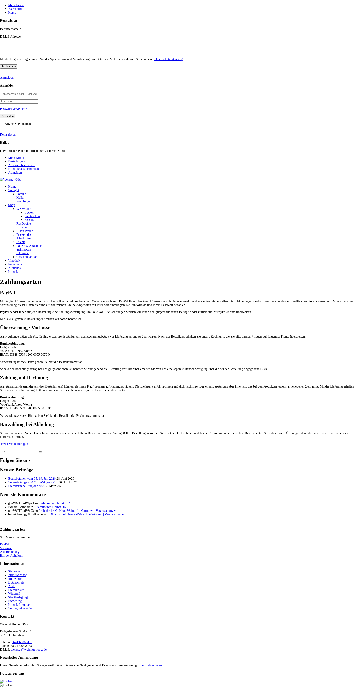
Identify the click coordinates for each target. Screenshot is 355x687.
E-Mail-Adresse (11, 36)
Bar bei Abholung (11, 555)
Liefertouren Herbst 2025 (55, 503)
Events (20, 242)
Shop (11, 205)
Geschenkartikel (26, 257)
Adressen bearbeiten (21, 165)
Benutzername (10, 29)
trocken (29, 212)
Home (12, 186)
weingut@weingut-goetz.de (29, 649)
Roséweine (23, 223)
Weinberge (23, 201)
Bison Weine (24, 231)
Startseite (14, 571)
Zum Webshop (17, 575)
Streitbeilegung (18, 597)
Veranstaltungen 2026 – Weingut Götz (33, 482)
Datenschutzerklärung (168, 59)
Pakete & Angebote (29, 245)
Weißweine (23, 208)
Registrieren (8, 134)
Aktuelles (14, 268)
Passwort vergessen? (13, 108)
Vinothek (14, 260)
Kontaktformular (19, 604)
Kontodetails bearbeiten (23, 169)
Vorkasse (6, 548)
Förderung (15, 601)
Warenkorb (15, 8)
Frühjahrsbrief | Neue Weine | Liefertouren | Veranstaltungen (77, 510)
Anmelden (7, 77)
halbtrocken (32, 216)
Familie (21, 194)
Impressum (15, 578)
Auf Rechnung (9, 552)
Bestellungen (16, 161)
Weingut (13, 190)
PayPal (4, 544)
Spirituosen (23, 249)
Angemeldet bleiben (18, 123)
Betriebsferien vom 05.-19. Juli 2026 (32, 478)
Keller (20, 197)
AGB (11, 586)
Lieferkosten (16, 590)
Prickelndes (23, 234)
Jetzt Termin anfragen (14, 444)
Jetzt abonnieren (151, 665)
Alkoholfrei (23, 238)
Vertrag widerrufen (20, 608)
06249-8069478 (22, 642)
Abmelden (15, 172)
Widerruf (14, 593)
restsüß (29, 220)
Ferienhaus (15, 264)
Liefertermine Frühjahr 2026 (26, 486)
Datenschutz (16, 582)
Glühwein (22, 253)
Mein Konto (16, 5)
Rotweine (22, 227)
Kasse (12, 12)
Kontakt (13, 271)
